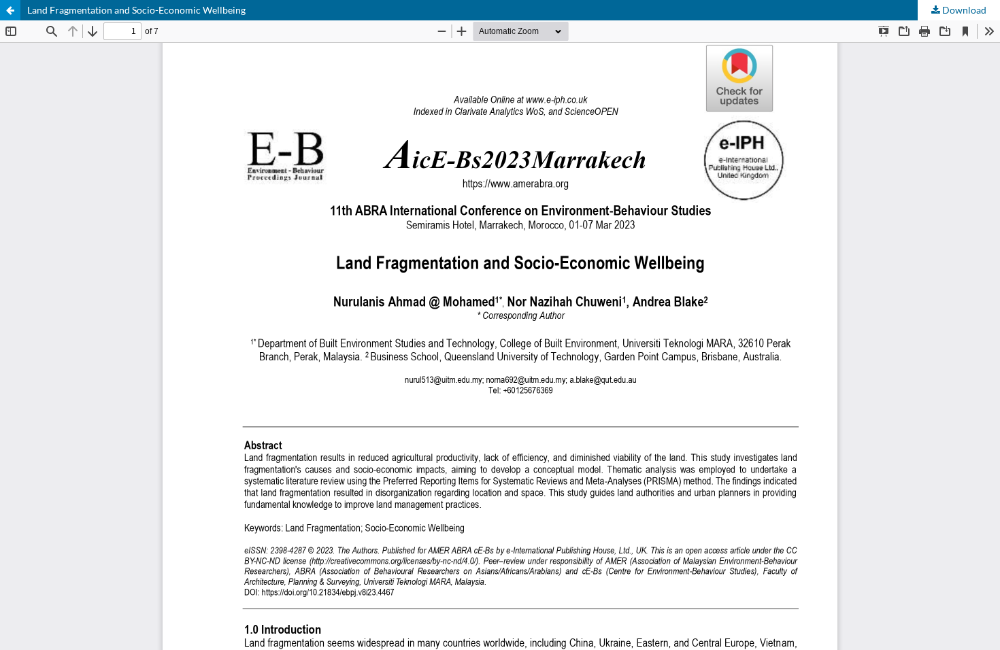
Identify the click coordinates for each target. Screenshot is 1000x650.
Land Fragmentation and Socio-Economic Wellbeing (136, 10)
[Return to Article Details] (10, 10)
